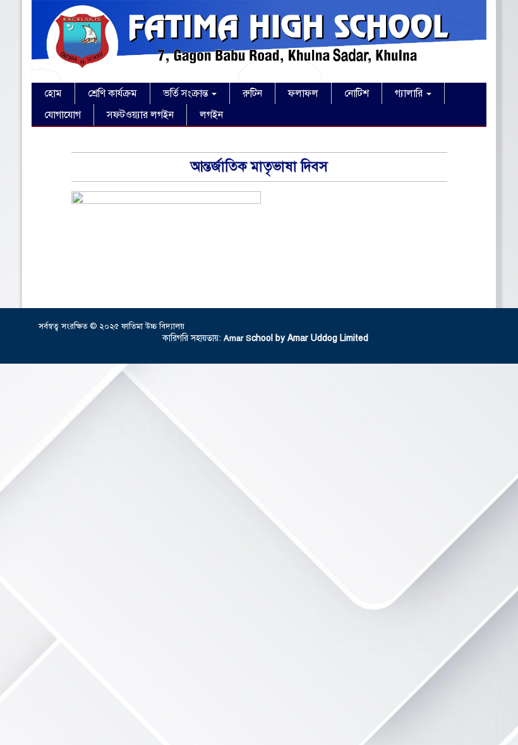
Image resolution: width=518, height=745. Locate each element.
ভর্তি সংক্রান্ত (186, 93)
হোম (53, 93)
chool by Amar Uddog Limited (309, 338)
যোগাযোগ (62, 115)
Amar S (237, 338)
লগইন (211, 115)
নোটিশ (356, 93)
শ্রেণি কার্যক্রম (112, 93)
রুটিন (252, 93)
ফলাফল (303, 93)
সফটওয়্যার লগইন (140, 115)
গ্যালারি (410, 93)
